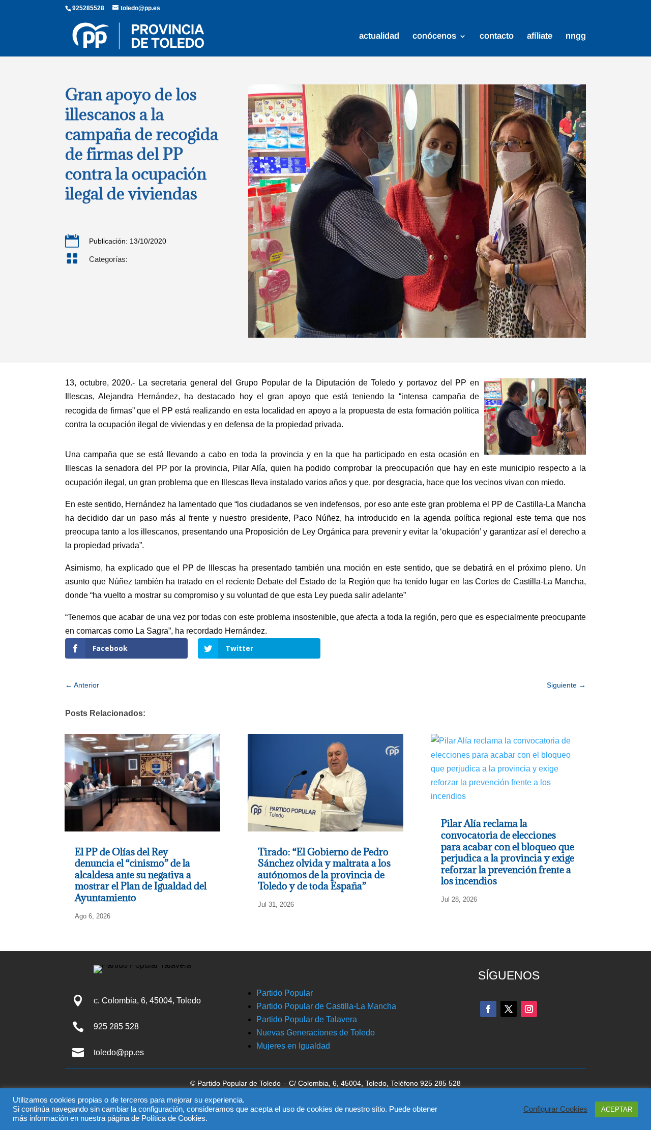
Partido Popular (284, 993)
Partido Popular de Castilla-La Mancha (326, 1006)
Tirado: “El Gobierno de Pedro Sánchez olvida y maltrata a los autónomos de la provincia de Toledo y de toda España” (324, 869)
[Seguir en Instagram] (529, 1009)
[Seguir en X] (508, 1009)
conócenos (434, 37)
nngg (576, 37)
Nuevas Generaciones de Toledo (315, 1032)
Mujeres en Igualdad (293, 1046)
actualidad (379, 37)
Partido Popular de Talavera (306, 1019)
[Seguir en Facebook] (488, 1009)
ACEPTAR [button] (616, 1109)
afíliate (539, 37)
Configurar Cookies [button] (555, 1109)
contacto (497, 37)
